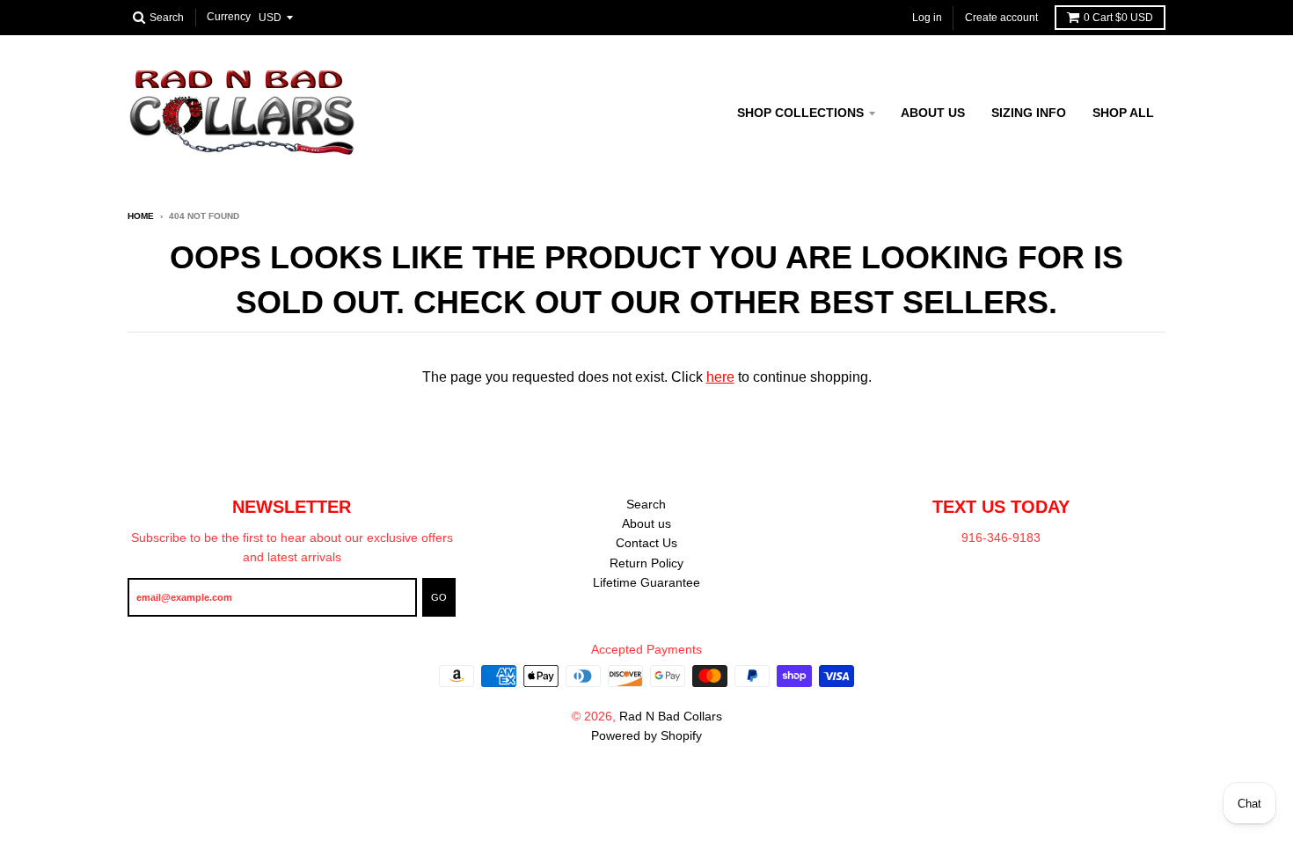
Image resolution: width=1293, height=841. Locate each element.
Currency (229, 17)
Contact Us (646, 543)
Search (646, 504)
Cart (1118, 17)
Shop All (1123, 113)
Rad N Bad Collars (670, 716)
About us (933, 113)
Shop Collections (800, 113)
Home (141, 216)
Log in (927, 17)
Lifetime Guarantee (646, 582)
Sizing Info (1028, 113)
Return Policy (646, 563)
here (720, 376)
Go (439, 597)
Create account (1001, 17)
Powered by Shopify (646, 735)
